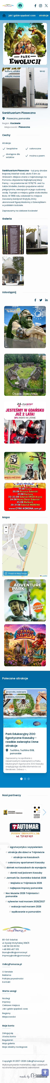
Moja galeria (8, 1043)
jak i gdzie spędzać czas (22, 15)
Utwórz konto (9, 1036)
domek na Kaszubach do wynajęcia (26, 867)
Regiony (6, 1013)
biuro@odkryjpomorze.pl (14, 952)
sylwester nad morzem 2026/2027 (26, 901)
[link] (35, 300)
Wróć (42, 71)
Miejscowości (9, 1016)
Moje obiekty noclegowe (14, 1046)
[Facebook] (35, 5)
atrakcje (43, 15)
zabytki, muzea (12, 76)
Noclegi (6, 998)
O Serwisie (7, 971)
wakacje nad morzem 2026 (26, 906)
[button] (25, 547)
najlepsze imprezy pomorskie (26, 888)
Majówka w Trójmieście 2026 (26, 883)
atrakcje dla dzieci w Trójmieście (26, 852)
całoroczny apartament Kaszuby (26, 862)
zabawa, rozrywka (15, 696)
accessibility (45, 1072)
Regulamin (7, 1040)
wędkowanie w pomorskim (26, 911)
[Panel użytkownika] (20, 5)
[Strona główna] (4, 15)
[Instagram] (40, 5)
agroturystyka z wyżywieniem (26, 847)
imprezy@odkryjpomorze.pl (16, 955)
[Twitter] (46, 5)
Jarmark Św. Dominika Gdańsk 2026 (26, 877)
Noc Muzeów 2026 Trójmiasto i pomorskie (22, 895)
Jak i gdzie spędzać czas (15, 1008)
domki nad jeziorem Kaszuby (26, 872)
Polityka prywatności (12, 978)
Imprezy (6, 1001)
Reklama (6, 975)
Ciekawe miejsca (11, 1005)
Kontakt (6, 981)
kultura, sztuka (12, 71)
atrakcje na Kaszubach (26, 857)
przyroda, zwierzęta (16, 691)
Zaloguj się (7, 1033)
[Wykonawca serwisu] (33, 1075)
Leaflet (44, 576)
